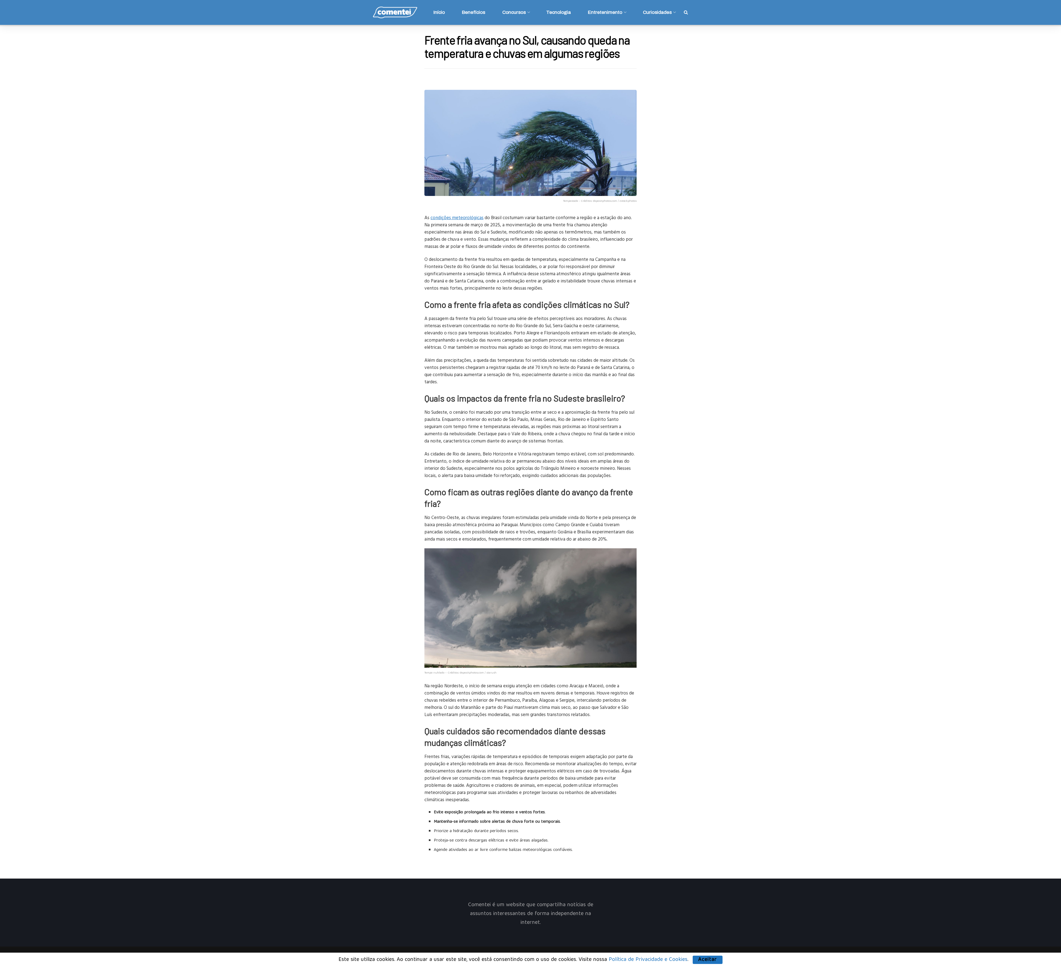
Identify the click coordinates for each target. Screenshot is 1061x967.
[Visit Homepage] (395, 12)
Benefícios (473, 12)
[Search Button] (686, 12)
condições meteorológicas (457, 217)
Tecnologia (558, 12)
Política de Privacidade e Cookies (648, 960)
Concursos (514, 12)
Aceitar (707, 960)
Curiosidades (657, 12)
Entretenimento (605, 12)
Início (439, 12)
